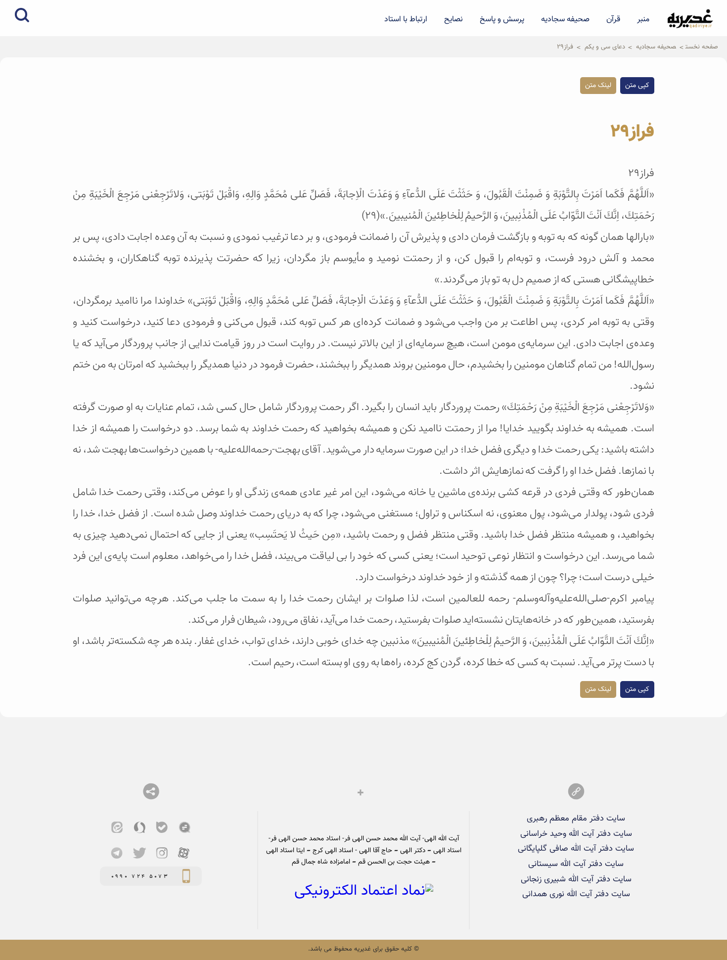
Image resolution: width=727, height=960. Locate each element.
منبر (643, 19)
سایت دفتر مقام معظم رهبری (576, 818)
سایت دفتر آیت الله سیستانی (576, 864)
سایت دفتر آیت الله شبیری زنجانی (576, 879)
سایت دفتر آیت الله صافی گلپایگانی (576, 848)
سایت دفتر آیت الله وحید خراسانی (576, 833)
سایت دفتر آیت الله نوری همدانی (576, 894)
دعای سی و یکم (605, 47)
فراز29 (565, 47)
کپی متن (637, 85)
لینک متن (598, 85)
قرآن (613, 19)
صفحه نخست (701, 47)
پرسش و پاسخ (502, 19)
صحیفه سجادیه (565, 19)
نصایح (453, 19)
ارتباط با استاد (405, 19)
